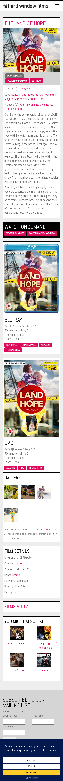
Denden (15, 94)
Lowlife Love (18, 670)
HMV (22, 468)
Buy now (36, 81)
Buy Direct (12, 345)
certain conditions (47, 529)
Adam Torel (26, 104)
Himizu (45, 670)
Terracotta (13, 350)
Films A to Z (16, 606)
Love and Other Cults (18, 643)
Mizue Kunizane (43, 104)
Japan (18, 563)
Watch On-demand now (42, 233)
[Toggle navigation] (57, 6)
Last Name (8, 726)
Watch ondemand (17, 81)
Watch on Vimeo (15, 233)
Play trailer (14, 76)
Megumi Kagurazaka (16, 99)
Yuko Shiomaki (13, 109)
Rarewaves (29, 345)
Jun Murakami (48, 94)
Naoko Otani (37, 99)
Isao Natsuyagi (30, 94)
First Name (37, 716)
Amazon (45, 345)
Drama (16, 575)
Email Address (11, 716)
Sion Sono (24, 89)
